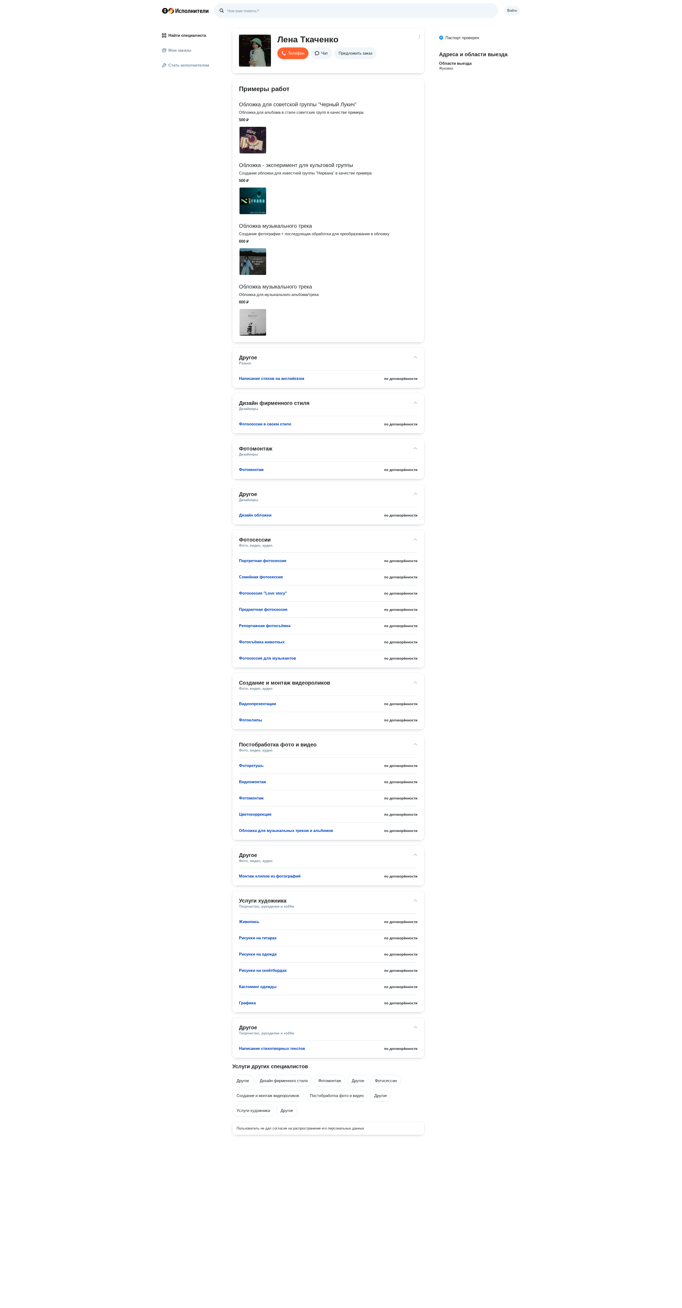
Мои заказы (179, 50)
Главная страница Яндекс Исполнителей (185, 11)
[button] (292, 53)
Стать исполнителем (188, 65)
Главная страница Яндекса (165, 11)
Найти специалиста (187, 35)
